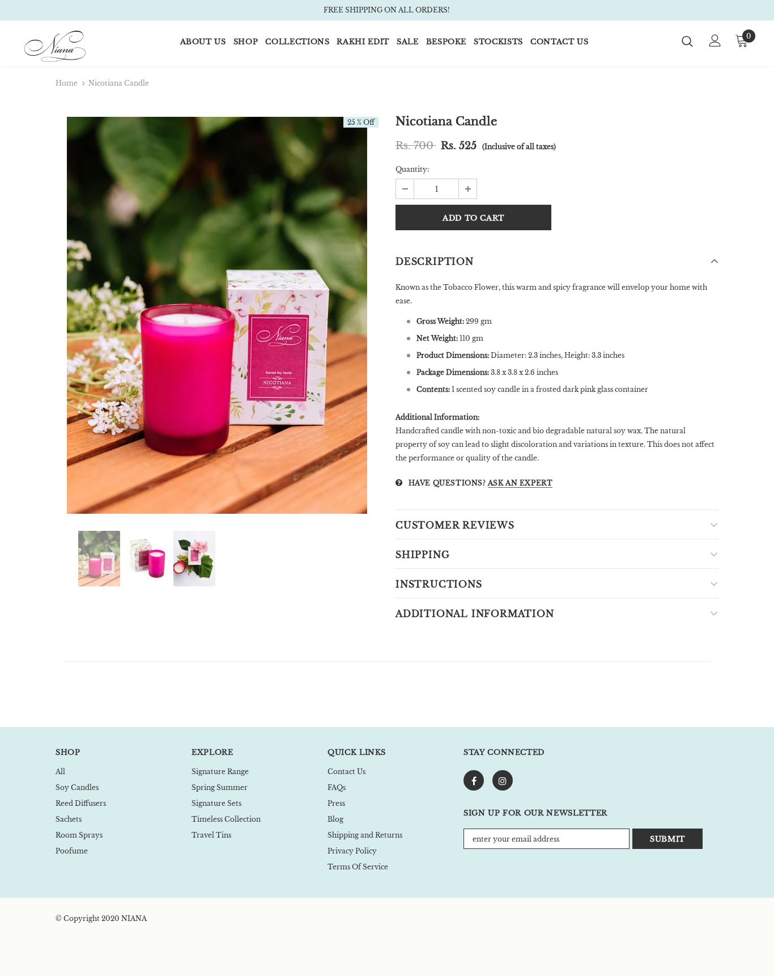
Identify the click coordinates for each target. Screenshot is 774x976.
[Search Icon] (687, 41)
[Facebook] (473, 780)
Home (67, 83)
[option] (217, 315)
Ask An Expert (520, 483)
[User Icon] (715, 40)
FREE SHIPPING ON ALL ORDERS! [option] (387, 10)
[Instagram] (502, 780)
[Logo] (64, 46)
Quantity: (412, 169)
